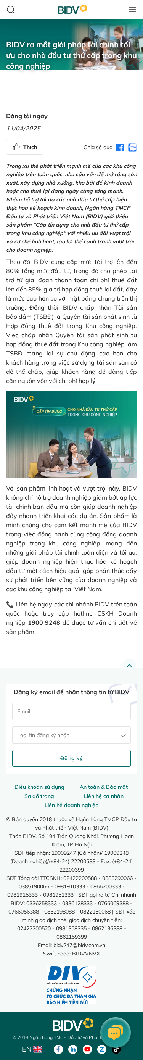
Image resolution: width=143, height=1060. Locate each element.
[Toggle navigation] (132, 9)
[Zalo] (101, 1048)
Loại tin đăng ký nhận (43, 735)
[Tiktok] (116, 1048)
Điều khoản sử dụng (39, 786)
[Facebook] (58, 1048)
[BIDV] (72, 1024)
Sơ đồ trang (39, 796)
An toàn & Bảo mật (104, 786)
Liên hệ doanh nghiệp (72, 805)
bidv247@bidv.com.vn (79, 945)
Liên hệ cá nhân (104, 796)
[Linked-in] (72, 1048)
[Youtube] (87, 1048)
